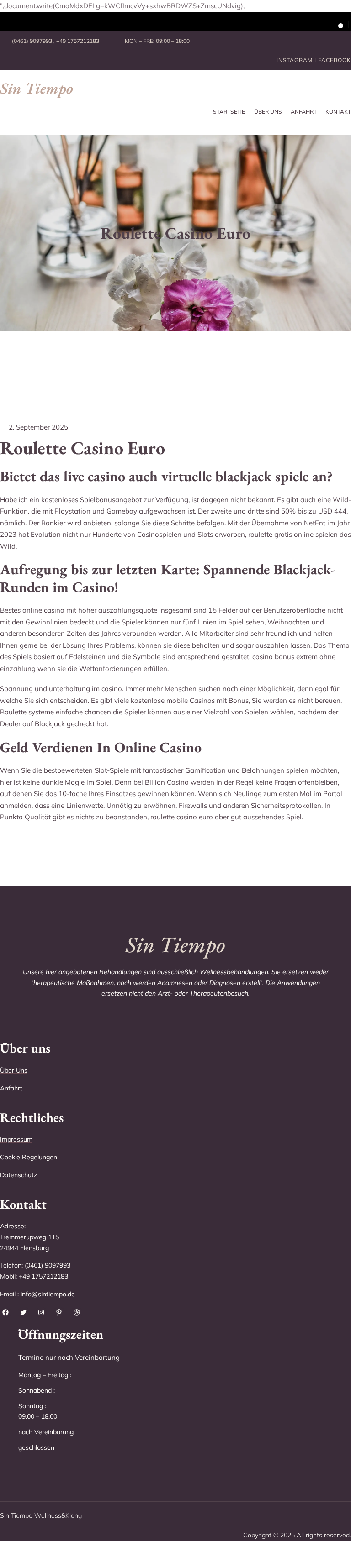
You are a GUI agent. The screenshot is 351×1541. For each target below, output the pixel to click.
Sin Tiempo (36, 88)
